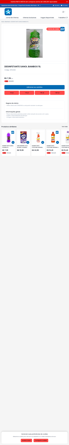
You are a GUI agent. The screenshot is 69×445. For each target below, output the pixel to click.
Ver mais (65, 126)
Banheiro (7, 21)
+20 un (57, 93)
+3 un (12, 93)
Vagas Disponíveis (47, 18)
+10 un (42, 93)
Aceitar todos (26, 440)
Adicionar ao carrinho (34, 87)
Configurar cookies (41, 440)
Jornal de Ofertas (12, 18)
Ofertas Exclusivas (29, 18)
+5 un (27, 93)
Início (2, 21)
